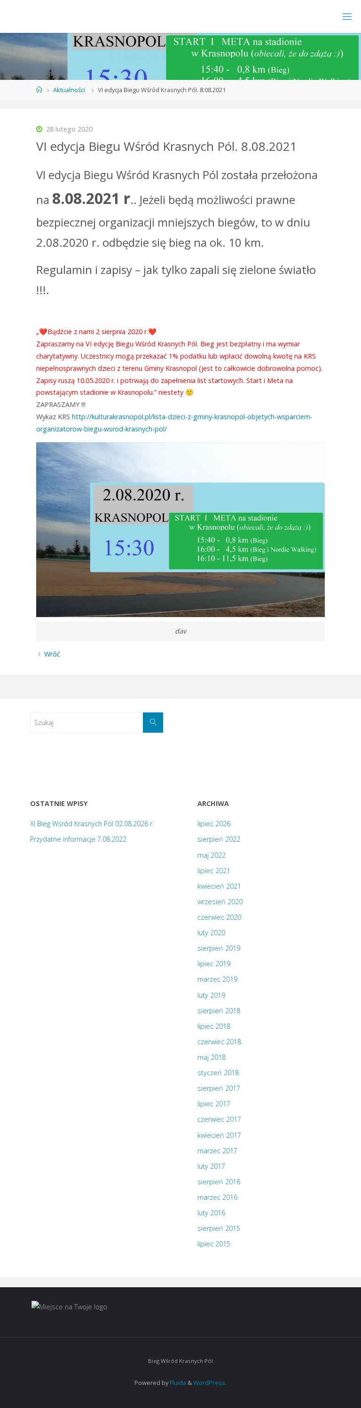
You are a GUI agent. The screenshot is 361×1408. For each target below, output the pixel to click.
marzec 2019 (217, 979)
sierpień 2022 (218, 839)
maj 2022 (211, 855)
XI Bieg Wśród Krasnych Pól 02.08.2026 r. (92, 823)
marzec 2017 (217, 1150)
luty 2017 (211, 1166)
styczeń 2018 (218, 1072)
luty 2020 (211, 932)
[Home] (39, 90)
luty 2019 (211, 995)
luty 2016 (211, 1212)
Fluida (177, 1382)
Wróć (52, 653)
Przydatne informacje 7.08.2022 (78, 839)
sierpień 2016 (218, 1181)
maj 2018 (211, 1057)
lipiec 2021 (213, 870)
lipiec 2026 (213, 823)
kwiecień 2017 (219, 1135)
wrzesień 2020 (220, 901)
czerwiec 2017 (219, 1119)
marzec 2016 (217, 1197)
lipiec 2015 (213, 1243)
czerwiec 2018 (219, 1041)
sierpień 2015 (218, 1228)
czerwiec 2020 (219, 917)
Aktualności (69, 90)
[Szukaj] (153, 722)
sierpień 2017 (218, 1088)
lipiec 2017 (213, 1103)
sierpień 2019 (218, 948)
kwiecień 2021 (219, 886)
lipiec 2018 (213, 1026)
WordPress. (210, 1382)
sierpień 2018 (218, 1010)
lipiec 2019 (213, 963)
